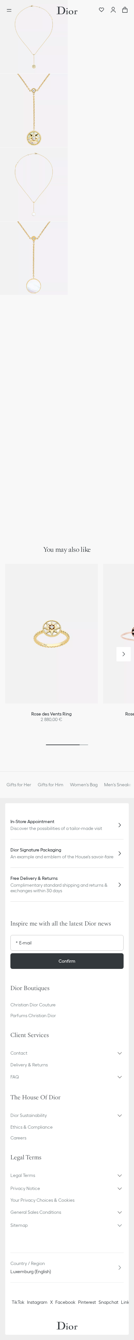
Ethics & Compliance (31, 1127)
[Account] (113, 10)
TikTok (18, 1302)
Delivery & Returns (29, 1064)
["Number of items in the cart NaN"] (125, 10)
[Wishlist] (101, 10)
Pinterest (87, 1302)
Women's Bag (84, 784)
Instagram (37, 1302)
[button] (34, 36)
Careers (18, 1137)
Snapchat (108, 1302)
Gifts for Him (50, 784)
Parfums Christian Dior (33, 1015)
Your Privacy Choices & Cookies (42, 1200)
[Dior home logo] (67, 10)
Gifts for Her (19, 784)
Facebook (65, 1302)
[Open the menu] (11, 10)
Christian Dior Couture (33, 1004)
